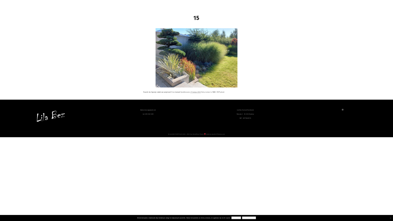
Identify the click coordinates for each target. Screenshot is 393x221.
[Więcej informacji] (252, 4)
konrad (177, 92)
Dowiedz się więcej (249, 218)
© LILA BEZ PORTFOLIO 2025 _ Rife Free (180, 134)
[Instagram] (342, 109)
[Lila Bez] (146, 4)
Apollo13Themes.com (218, 134)
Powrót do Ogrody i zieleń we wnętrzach (157, 92)
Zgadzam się (236, 218)
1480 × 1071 (216, 92)
